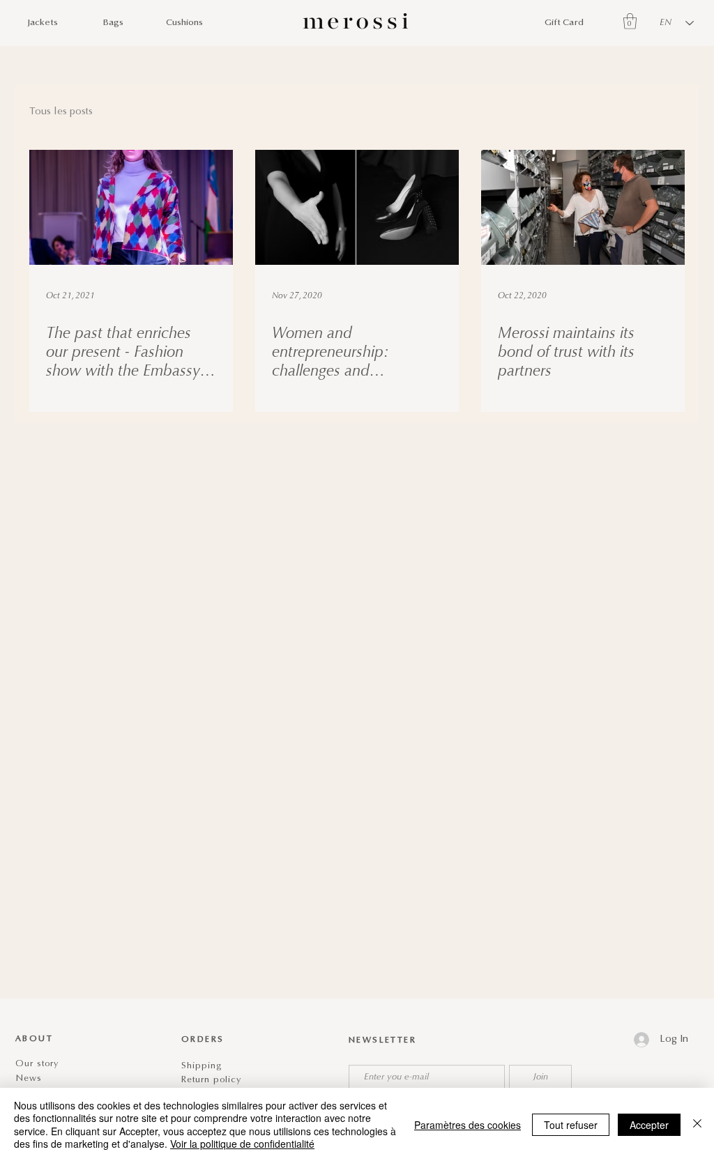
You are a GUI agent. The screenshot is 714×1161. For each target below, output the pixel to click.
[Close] (697, 1124)
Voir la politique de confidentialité (242, 1144)
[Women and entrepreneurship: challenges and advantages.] (357, 207)
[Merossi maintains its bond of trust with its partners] (583, 207)
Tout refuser (571, 1125)
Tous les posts (61, 112)
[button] (630, 21)
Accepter (649, 1125)
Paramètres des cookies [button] (467, 1125)
